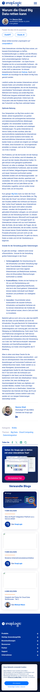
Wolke (14, 428)
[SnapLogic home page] (12, 624)
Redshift (5, 75)
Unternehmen (7, 655)
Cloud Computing (26, 432)
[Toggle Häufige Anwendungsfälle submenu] (37, 638)
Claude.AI (22, 35)
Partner (4, 648)
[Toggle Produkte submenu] (37, 634)
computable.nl (7, 44)
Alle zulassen (16, 683)
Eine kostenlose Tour (15, 478)
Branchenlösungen (8, 641)
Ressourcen (6, 644)
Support (4, 651)
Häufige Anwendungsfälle (11, 637)
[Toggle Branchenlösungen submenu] (37, 642)
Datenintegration (10, 435)
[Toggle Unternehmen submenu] (37, 656)
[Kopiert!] (26, 442)
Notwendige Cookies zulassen (16, 687)
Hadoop (24, 72)
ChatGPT (8, 35)
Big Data (14, 194)
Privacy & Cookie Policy (15, 677)
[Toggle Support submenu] (37, 652)
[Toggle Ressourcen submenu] (37, 645)
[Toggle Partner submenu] (37, 649)
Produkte (5, 633)
